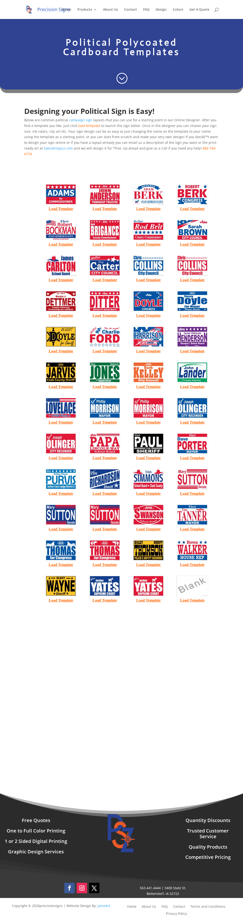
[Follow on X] (94, 888)
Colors (178, 10)
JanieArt (104, 905)
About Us (110, 10)
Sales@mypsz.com (58, 148)
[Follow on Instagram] (82, 888)
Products (84, 10)
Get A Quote (199, 10)
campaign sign (80, 120)
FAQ (146, 10)
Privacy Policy (176, 914)
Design (161, 10)
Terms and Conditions (207, 907)
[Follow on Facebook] (69, 888)
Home (66, 10)
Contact (130, 10)
